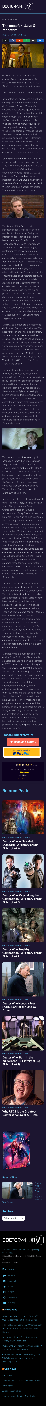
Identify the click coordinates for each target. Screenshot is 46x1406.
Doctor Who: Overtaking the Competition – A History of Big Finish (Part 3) (22, 899)
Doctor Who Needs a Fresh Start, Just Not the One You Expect (19, 1007)
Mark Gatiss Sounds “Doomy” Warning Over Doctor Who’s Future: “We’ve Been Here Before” (22, 1328)
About (11, 1253)
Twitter (10, 1286)
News (27, 837)
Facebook (11, 1281)
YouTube (11, 1302)
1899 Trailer (7, 1386)
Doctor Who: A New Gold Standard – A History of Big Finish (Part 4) (20, 845)
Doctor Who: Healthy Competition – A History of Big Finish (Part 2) (22, 953)
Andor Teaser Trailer (11, 1391)
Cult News (10, 1368)
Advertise (6, 1250)
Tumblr (10, 1292)
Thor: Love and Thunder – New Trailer (19, 1396)
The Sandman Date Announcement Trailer (21, 1380)
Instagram (12, 1297)
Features (21, 35)
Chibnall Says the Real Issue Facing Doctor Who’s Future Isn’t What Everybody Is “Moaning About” (22, 1358)
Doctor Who (9, 35)
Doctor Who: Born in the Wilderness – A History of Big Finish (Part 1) (21, 1061)
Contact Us (16, 1250)
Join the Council (23, 778)
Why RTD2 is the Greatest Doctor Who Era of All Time (20, 1113)
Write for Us (27, 1250)
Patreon (11, 1275)
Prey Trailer (7, 1375)
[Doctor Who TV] (17, 9)
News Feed (10, 1309)
